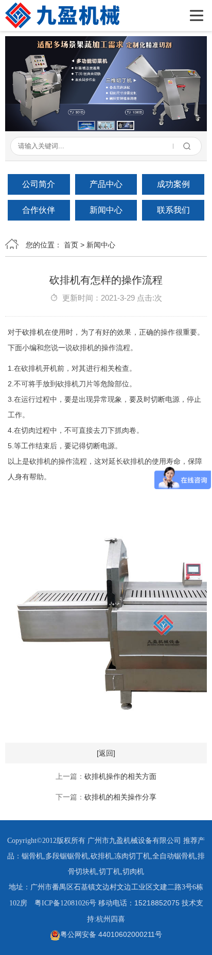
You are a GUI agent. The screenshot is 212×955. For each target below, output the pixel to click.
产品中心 (106, 184)
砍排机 (33, 332)
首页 (71, 245)
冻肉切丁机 (132, 856)
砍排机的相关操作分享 (120, 797)
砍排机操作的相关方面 (120, 776)
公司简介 (38, 184)
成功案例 (173, 184)
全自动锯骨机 (174, 856)
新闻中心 (106, 210)
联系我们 (173, 210)
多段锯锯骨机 (67, 856)
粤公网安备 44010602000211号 (111, 934)
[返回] (106, 753)
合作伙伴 (38, 210)
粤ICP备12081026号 (65, 903)
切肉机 (133, 871)
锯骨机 (32, 856)
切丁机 (109, 871)
